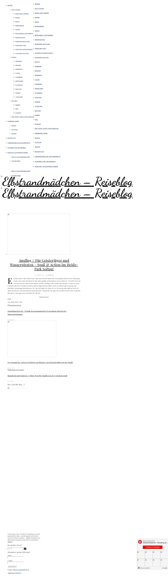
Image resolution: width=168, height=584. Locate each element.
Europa (13, 57)
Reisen (10, 5)
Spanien (17, 93)
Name (10, 555)
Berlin (17, 21)
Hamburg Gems (13, 121)
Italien (17, 73)
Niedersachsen (20, 37)
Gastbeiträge (15, 161)
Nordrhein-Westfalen (22, 41)
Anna (9, 299)
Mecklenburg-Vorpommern (24, 33)
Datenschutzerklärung (81, 582)
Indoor (13, 125)
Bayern (17, 17)
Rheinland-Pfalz (20, 45)
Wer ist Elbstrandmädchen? (20, 157)
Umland (14, 133)
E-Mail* (10, 561)
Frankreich (19, 69)
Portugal (18, 89)
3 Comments (50, 275)
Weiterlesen (44, 297)
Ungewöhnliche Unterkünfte (19, 143)
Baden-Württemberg (22, 13)
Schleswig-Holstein (21, 53)
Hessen (17, 29)
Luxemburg (19, 77)
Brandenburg (19, 25)
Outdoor (14, 129)
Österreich (19, 85)
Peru (16, 109)
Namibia (17, 105)
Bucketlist (12, 138)
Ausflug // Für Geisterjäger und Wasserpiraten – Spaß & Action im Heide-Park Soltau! (44, 264)
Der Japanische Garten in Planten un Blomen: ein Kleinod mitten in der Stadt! (40, 362)
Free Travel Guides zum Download (22, 117)
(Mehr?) (10, 542)
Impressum (78, 580)
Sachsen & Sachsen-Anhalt (24, 49)
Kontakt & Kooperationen (18, 152)
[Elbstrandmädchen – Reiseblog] (67, 199)
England (18, 65)
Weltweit (14, 101)
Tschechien (19, 97)
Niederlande (19, 81)
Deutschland (15, 9)
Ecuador (18, 113)
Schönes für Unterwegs (17, 148)
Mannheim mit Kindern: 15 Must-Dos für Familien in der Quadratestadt (37, 376)
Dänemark (18, 61)
